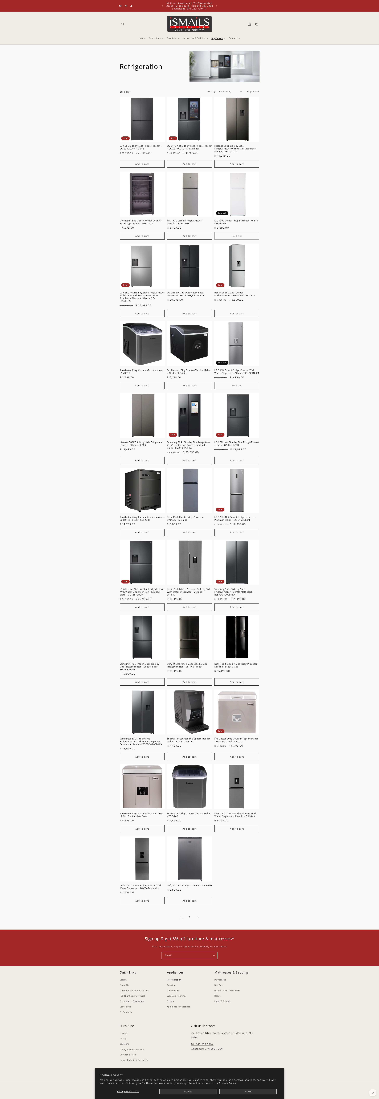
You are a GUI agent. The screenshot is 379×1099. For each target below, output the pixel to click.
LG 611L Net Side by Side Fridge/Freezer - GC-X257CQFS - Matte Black (189, 147)
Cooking (171, 985)
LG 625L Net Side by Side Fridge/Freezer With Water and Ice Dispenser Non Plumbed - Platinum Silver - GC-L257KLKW (142, 296)
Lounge (123, 1033)
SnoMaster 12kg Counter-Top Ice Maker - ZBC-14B (189, 815)
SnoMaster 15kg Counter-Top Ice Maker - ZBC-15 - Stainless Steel (141, 815)
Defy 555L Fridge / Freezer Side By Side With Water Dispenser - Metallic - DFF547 (189, 592)
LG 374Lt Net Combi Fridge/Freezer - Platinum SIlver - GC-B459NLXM (234, 518)
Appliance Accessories (178, 1006)
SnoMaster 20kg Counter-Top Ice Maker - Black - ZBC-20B (189, 371)
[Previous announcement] (162, 6)
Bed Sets (219, 985)
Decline (248, 1091)
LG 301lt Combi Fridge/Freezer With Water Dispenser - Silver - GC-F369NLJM (236, 371)
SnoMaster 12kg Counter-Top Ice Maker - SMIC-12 (141, 371)
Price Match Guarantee (132, 1001)
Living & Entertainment (132, 1049)
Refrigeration (174, 979)
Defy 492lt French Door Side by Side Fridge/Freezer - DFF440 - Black (187, 665)
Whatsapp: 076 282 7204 (207, 1048)
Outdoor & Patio (128, 1054)
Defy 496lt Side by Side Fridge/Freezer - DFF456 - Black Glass (236, 665)
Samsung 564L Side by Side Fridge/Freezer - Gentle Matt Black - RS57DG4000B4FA (234, 592)
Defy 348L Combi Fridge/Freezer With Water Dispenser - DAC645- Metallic (141, 887)
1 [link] (181, 916)
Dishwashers (174, 990)
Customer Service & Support (134, 990)
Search (123, 979)
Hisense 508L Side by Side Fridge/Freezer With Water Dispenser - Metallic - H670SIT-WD (235, 148)
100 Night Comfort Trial (132, 995)
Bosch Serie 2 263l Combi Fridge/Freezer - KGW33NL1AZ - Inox (234, 294)
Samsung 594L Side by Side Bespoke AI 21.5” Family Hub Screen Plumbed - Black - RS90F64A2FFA (189, 445)
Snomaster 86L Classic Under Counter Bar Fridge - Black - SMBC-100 (141, 222)
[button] (123, 24)
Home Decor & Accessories (134, 1060)
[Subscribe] (214, 955)
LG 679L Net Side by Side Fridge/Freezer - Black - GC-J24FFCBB (236, 443)
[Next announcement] (216, 6)
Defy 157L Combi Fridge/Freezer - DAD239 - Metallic (186, 518)
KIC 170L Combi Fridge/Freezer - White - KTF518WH (236, 222)
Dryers (170, 1001)
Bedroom (124, 1044)
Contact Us (125, 1006)
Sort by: (212, 91)
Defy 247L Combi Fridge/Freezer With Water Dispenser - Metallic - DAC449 (235, 815)
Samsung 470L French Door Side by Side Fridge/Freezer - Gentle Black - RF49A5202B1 (139, 666)
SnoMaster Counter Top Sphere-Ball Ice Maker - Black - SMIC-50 (189, 740)
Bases (217, 995)
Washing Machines (177, 995)
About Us (124, 985)
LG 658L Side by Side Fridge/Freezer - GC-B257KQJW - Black (141, 147)
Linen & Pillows (222, 1001)
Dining (123, 1038)
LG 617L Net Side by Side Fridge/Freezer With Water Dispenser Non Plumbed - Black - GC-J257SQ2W (142, 592)
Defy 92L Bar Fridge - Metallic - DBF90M (189, 885)
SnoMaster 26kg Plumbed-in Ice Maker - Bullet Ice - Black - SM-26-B (142, 518)
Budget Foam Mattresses (227, 990)
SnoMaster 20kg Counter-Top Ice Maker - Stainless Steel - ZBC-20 (236, 740)
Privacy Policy (227, 1083)
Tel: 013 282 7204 (202, 1044)
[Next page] (198, 917)
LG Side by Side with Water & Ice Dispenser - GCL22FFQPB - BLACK (186, 294)
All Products (126, 1012)
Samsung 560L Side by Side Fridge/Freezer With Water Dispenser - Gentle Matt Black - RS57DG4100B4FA (141, 741)
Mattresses (220, 979)
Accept (188, 1091)
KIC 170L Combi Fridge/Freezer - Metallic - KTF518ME (185, 222)
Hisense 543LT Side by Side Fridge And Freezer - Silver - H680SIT (141, 443)
